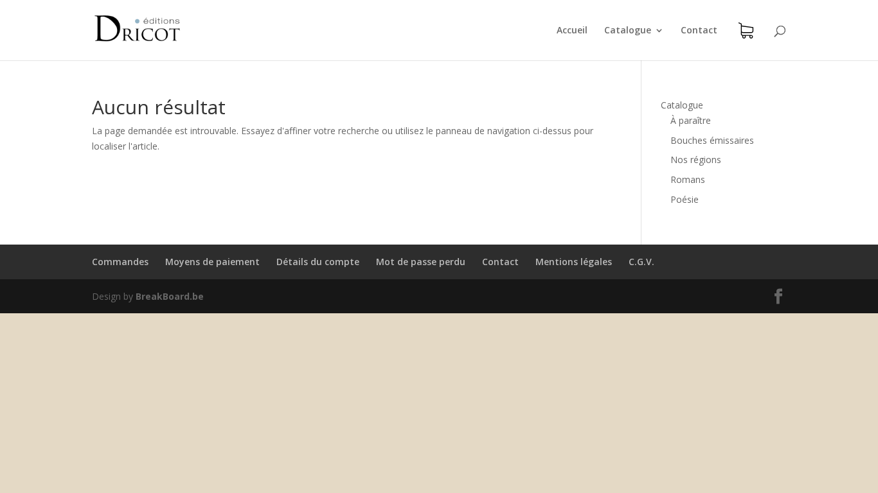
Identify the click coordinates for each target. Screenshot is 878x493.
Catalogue (627, 31)
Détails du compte (317, 261)
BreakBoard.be (170, 296)
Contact (699, 31)
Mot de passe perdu (420, 261)
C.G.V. (641, 261)
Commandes (120, 261)
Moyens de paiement (212, 261)
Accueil (572, 31)
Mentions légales (573, 261)
